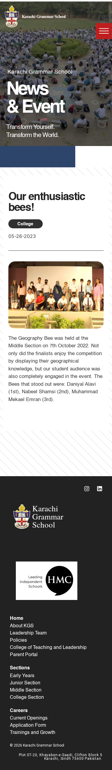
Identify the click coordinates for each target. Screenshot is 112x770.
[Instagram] (87, 489)
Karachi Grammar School (44, 16)
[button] (104, 31)
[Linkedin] (99, 489)
